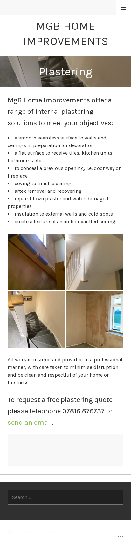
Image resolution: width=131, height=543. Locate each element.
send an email (30, 422)
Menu (123, 8)
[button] (37, 262)
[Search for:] (65, 497)
